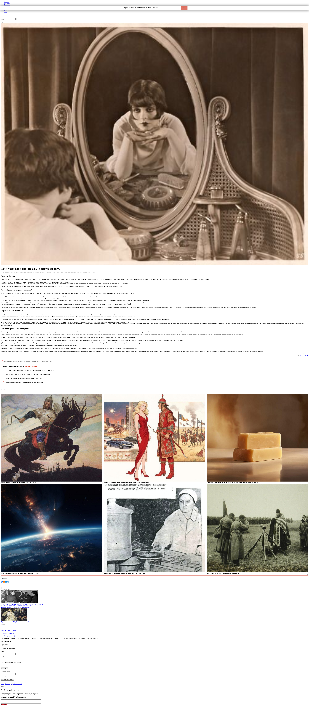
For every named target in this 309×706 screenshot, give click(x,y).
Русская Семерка (303, 355)
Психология (4, 20)
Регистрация (8, 684)
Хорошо (184, 8)
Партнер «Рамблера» (9, 633)
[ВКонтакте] (2, 582)
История (6, 2)
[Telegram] (8, 582)
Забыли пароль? (17, 684)
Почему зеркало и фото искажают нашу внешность (18, 636)
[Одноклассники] (4, 582)
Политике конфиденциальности (144, 8)
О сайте (6, 12)
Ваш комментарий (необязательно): (13, 697)
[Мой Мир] (6, 582)
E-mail (2, 657)
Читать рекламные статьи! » (8, 630)
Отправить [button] (4, 704)
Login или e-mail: (5, 671)
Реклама (6, 10)
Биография (7, 3)
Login (2, 651)
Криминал (7, 5)
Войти (2, 684)
